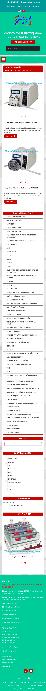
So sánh (27, 6)
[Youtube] (31, 671)
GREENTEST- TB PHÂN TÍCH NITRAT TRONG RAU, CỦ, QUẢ (21, 236)
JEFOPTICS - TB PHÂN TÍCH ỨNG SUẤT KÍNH (22, 392)
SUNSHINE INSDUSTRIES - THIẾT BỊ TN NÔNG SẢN (22, 376)
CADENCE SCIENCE (13, 410)
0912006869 (15, 2)
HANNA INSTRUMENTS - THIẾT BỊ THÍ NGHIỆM (22, 353)
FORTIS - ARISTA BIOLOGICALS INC (19, 414)
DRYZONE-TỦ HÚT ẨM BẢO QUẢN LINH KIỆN (21, 335)
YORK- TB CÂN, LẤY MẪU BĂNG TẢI (19, 364)
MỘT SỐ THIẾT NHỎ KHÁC (15, 307)
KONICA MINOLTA (12, 425)
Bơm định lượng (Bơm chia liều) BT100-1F (22, 122)
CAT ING (9, 255)
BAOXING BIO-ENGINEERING (16, 216)
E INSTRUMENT (12, 399)
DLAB (8, 372)
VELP (8, 368)
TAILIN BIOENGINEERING (15, 357)
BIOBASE (10, 281)
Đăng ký (19, 6)
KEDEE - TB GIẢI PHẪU (14, 314)
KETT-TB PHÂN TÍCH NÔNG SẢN (17, 385)
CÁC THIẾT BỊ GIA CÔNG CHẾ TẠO (18, 396)
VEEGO (9, 263)
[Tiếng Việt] (23, 11)
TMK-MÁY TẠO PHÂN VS (15, 338)
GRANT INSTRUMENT (14, 227)
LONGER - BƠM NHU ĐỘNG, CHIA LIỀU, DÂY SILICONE (21, 277)
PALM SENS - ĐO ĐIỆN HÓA (16, 311)
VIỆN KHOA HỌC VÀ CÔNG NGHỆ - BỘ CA (21, 241)
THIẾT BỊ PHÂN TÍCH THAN (15, 296)
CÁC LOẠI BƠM (12, 289)
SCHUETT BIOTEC (13, 407)
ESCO (8, 266)
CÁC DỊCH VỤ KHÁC (13, 432)
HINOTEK (10, 350)
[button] (40, 542)
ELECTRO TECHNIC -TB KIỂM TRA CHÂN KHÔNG (23, 418)
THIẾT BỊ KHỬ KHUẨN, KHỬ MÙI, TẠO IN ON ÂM (23, 388)
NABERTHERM (11, 252)
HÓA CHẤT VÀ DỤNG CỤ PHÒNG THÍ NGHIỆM (22, 303)
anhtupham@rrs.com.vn (32, 2)
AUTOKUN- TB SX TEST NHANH (17, 361)
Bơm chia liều (26, 70)
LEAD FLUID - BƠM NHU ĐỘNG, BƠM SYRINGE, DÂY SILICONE (23, 271)
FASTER (9, 259)
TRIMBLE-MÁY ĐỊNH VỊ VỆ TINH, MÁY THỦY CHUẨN (21, 323)
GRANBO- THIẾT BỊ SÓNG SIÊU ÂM (18, 318)
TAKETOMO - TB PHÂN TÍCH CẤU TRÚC (20, 381)
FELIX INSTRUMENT (13, 429)
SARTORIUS (11, 224)
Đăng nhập (11, 6)
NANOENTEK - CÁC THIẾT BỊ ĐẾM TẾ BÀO (21, 292)
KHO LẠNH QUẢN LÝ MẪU (15, 300)
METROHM (10, 346)
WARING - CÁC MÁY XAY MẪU (17, 421)
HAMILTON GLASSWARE (15, 231)
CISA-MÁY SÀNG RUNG (14, 331)
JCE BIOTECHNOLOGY (14, 220)
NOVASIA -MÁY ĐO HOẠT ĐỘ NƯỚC (19, 328)
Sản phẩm (17, 70)
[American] (19, 11)
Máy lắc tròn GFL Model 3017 (23, 557)
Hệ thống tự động (9, 502)
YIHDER (9, 285)
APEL (8, 248)
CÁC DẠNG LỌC (12, 244)
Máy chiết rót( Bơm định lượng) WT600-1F (21, 188)
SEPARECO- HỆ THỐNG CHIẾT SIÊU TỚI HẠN (22, 403)
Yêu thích (35, 6)
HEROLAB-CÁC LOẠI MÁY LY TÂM (18, 342)
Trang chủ (8, 70)
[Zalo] (26, 671)
